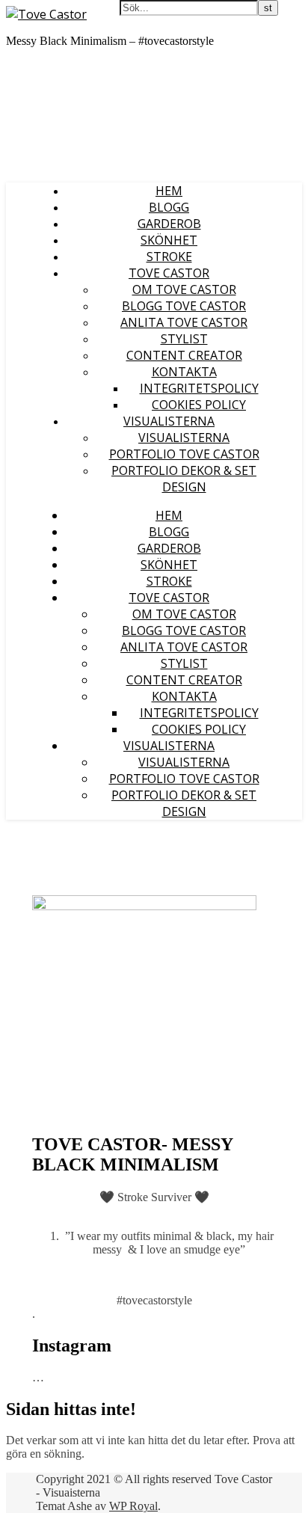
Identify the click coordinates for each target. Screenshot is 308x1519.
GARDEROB (169, 223)
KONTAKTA (184, 371)
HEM (168, 190)
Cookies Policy (199, 404)
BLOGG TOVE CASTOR (184, 306)
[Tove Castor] (46, 14)
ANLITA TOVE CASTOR (183, 322)
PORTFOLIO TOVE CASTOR (184, 454)
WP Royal (133, 1506)
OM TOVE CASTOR (184, 289)
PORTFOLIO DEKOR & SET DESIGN (183, 478)
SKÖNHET (169, 240)
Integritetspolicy (199, 388)
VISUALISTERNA (169, 421)
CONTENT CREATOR (184, 355)
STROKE (169, 256)
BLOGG (169, 207)
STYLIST (184, 339)
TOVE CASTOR (169, 273)
